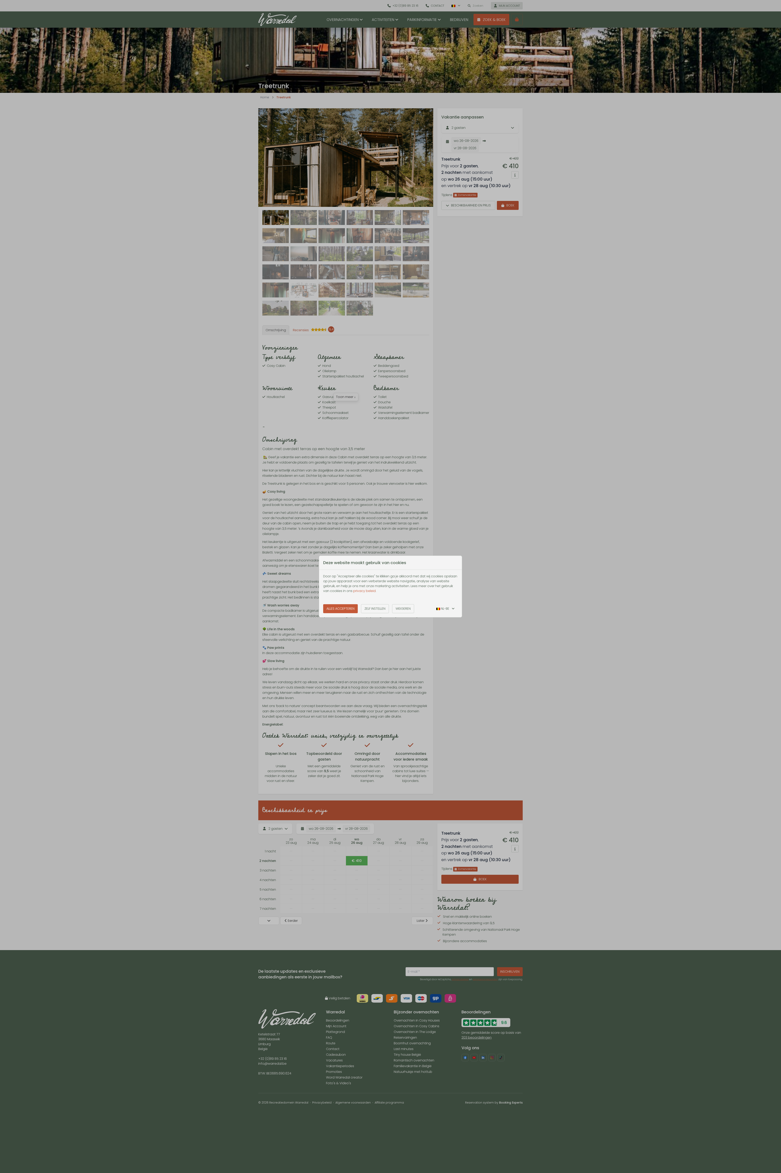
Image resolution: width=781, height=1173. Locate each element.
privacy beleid (364, 591)
